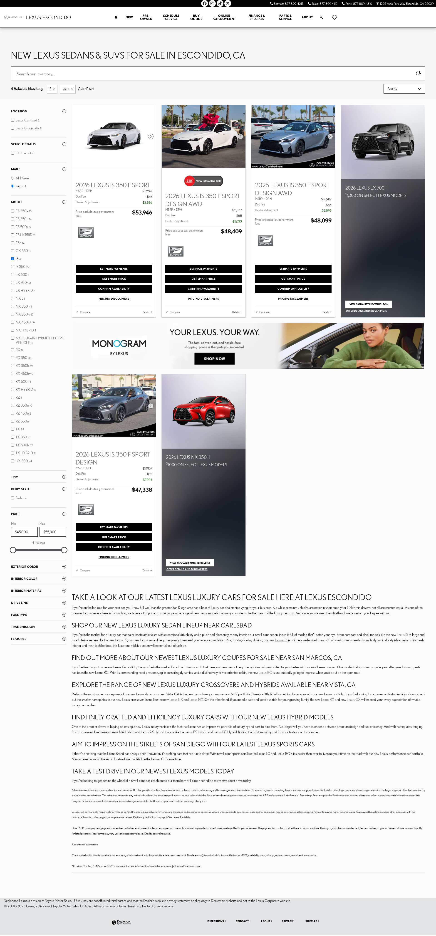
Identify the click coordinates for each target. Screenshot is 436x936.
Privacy (288, 921)
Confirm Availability (114, 288)
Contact (242, 921)
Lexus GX (354, 699)
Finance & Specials (256, 17)
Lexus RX (327, 699)
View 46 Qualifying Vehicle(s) (190, 563)
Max (42, 523)
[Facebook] (204, 3)
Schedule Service (171, 17)
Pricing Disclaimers (114, 298)
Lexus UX (176, 699)
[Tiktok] (220, 3)
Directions (215, 921)
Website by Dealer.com (122, 922)
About (307, 17)
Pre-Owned (146, 17)
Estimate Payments (114, 268)
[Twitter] (227, 3)
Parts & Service (285, 17)
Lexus (65, 89)
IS (50, 89)
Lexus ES (281, 640)
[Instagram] (212, 3)
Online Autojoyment (224, 17)
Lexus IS (402, 634)
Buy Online (196, 17)
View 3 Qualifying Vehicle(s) (368, 305)
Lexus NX (196, 699)
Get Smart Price (114, 278)
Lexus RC (265, 672)
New (129, 17)
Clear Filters (86, 89)
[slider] (13, 550)
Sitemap (311, 921)
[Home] (13, 17)
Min (13, 523)
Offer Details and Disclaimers (366, 311)
